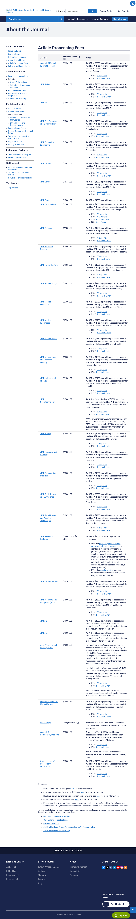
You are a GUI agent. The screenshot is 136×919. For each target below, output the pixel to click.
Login (117, 11)
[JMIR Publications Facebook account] (110, 867)
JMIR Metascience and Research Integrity (48, 359)
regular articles (106, 570)
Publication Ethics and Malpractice (17, 94)
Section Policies (14, 109)
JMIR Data (44, 200)
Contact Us (75, 871)
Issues (41, 879)
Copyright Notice (15, 141)
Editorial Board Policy (17, 128)
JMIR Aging (45, 84)
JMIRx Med (45, 633)
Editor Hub (11, 871)
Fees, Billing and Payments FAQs (57, 816)
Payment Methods (51, 823)
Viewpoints (102, 76)
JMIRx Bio (16, 19)
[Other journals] (61, 19)
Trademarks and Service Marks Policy (18, 137)
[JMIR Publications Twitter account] (107, 867)
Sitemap (74, 875)
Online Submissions (18, 82)
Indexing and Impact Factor (19, 66)
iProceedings (45, 723)
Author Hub (11, 867)
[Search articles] (92, 11)
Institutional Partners (17, 157)
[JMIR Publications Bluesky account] (103, 867)
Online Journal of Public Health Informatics (47, 764)
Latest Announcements (49, 867)
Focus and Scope (15, 51)
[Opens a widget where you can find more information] (121, 915)
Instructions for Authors (18, 76)
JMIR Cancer (45, 163)
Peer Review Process (17, 90)
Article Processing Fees (18, 63)
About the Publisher (16, 60)
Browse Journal (99, 19)
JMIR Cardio (45, 182)
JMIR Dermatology (48, 204)
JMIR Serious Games (49, 581)
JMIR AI (43, 103)
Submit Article (119, 19)
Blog (40, 883)
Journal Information (77, 19)
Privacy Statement (16, 144)
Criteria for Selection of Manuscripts (20, 119)
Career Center (106, 11)
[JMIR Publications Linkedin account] (114, 867)
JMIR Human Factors (49, 265)
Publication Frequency (17, 57)
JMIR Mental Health (48, 339)
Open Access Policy (16, 112)
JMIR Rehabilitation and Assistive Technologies (48, 518)
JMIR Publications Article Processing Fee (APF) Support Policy (69, 827)
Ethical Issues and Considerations (17, 124)
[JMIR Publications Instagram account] (122, 867)
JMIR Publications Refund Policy (56, 831)
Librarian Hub (12, 879)
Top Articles (13, 188)
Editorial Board (14, 54)
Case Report (101, 222)
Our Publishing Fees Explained (55, 820)
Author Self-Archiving (17, 99)
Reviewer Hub (12, 875)
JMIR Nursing (45, 434)
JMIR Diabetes (46, 228)
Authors (41, 871)
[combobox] (76, 11)
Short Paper (102, 217)
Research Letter (104, 78)
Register (126, 11)
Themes (42, 875)
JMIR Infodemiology (48, 283)
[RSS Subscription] (125, 867)
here (72, 789)
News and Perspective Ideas (20, 178)
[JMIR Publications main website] (28, 11)
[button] (133, 3)
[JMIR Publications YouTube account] (118, 867)
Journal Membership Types (19, 154)
